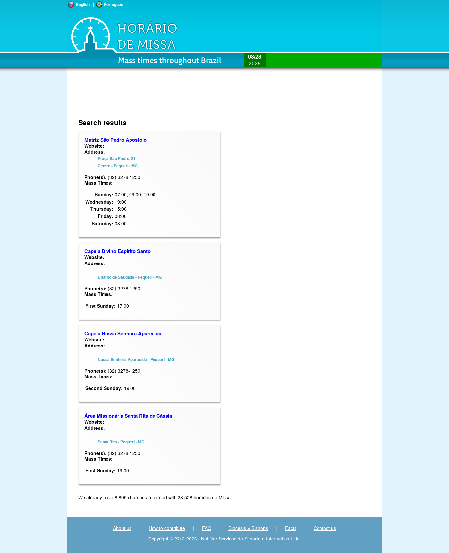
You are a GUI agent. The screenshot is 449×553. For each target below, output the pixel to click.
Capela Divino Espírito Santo (117, 251)
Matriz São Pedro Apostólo (115, 139)
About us (122, 528)
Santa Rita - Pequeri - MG (121, 442)
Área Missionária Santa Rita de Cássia (128, 415)
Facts (290, 528)
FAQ (206, 528)
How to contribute (167, 528)
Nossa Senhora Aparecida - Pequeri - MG (136, 359)
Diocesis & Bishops (248, 528)
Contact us (325, 528)
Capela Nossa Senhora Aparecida (122, 333)
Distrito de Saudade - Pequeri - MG (130, 277)
